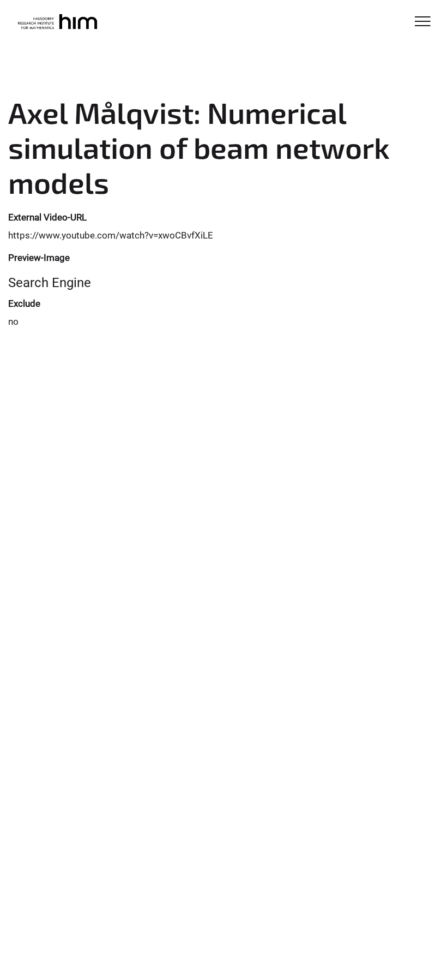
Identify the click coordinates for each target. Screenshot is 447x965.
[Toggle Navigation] (423, 22)
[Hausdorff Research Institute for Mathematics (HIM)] (57, 23)
